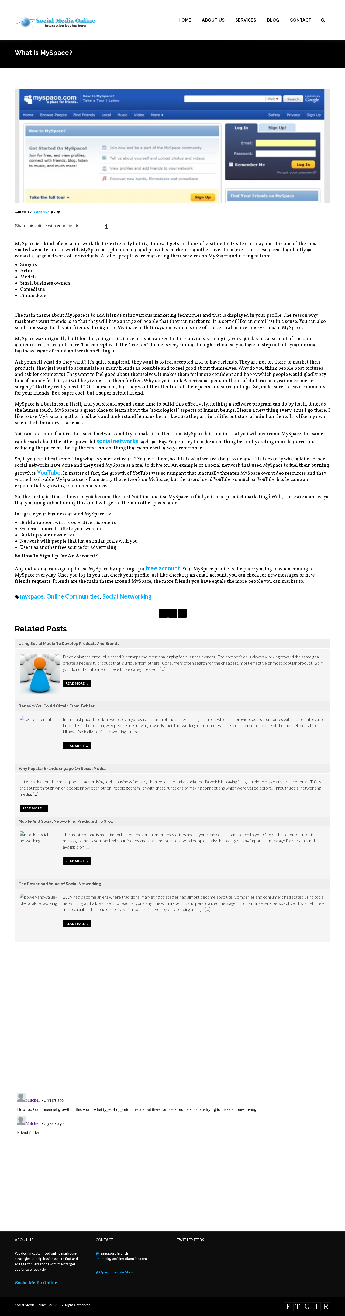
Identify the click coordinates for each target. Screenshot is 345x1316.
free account (163, 568)
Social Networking (127, 596)
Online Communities (73, 596)
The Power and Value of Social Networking (60, 884)
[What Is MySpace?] (172, 200)
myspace (32, 596)
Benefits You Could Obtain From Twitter (57, 706)
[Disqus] (172, 1018)
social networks (117, 441)
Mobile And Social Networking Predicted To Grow (66, 821)
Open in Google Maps (116, 1272)
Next (182, 613)
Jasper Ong (41, 212)
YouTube (49, 472)
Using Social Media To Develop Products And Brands (69, 643)
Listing (172, 613)
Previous (163, 613)
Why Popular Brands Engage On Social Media (62, 768)
